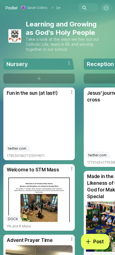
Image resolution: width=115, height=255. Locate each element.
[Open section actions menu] (69, 63)
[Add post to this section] (39, 79)
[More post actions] (68, 94)
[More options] (106, 7)
